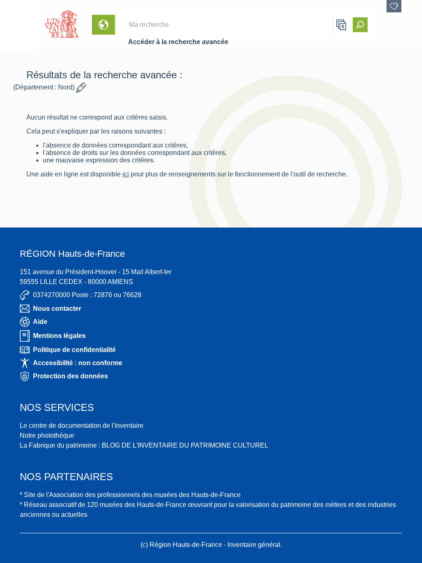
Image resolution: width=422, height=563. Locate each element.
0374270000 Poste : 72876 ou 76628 (87, 294)
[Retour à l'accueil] (19, 24)
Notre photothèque (47, 435)
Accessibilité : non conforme (77, 362)
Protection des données (70, 376)
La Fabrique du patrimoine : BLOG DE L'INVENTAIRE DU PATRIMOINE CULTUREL (144, 445)
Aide (40, 321)
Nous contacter (57, 308)
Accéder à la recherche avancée (178, 41)
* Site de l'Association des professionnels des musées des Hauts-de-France (130, 494)
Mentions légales (59, 335)
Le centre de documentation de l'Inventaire (81, 425)
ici (125, 174)
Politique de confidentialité (74, 349)
